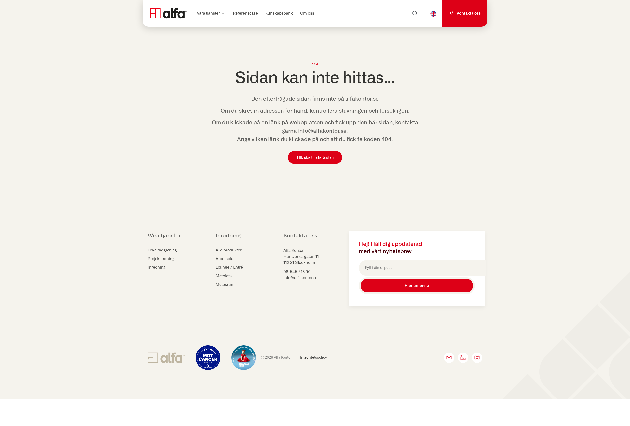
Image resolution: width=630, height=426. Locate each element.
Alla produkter (229, 250)
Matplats (224, 276)
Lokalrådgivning (162, 250)
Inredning (157, 267)
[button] (211, 13)
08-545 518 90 (297, 272)
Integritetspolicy (313, 357)
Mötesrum (225, 285)
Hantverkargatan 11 (301, 257)
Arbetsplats (226, 259)
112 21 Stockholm (299, 262)
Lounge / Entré (229, 267)
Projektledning (161, 259)
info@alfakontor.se (300, 278)
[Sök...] (415, 13)
